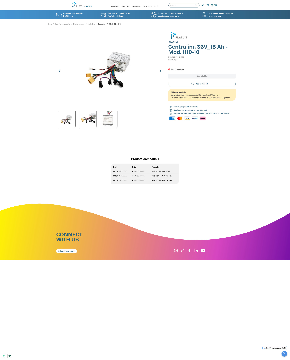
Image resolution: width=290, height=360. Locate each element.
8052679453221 (120, 176)
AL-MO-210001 (138, 180)
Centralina (91, 24)
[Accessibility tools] (9, 356)
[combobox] (183, 5)
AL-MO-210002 (138, 171)
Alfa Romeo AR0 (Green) (162, 176)
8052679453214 (120, 171)
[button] (110, 69)
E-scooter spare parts (62, 24)
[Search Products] (196, 5)
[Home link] (49, 24)
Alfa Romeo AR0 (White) (162, 180)
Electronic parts (78, 24)
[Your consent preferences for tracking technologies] (4, 356)
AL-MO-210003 (138, 176)
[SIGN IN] (202, 5)
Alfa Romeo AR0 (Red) (161, 171)
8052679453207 (120, 180)
